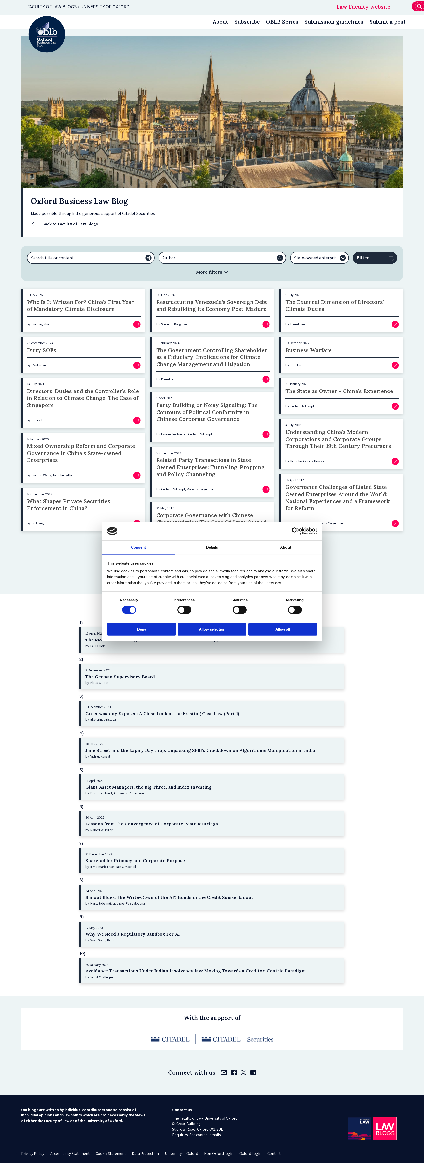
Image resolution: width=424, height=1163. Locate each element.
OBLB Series (282, 21)
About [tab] (285, 547)
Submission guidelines (334, 21)
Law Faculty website (363, 6)
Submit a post (388, 21)
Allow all (282, 629)
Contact (274, 1153)
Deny (141, 629)
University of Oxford (181, 1153)
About (220, 21)
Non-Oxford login (218, 1153)
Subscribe (247, 21)
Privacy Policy (32, 1153)
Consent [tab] (138, 547)
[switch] (184, 610)
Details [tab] (212, 547)
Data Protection (145, 1153)
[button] (212, 272)
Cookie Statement (111, 1153)
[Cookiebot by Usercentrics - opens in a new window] (295, 531)
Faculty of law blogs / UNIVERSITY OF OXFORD (78, 6)
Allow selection (212, 629)
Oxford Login (250, 1153)
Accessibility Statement (70, 1153)
